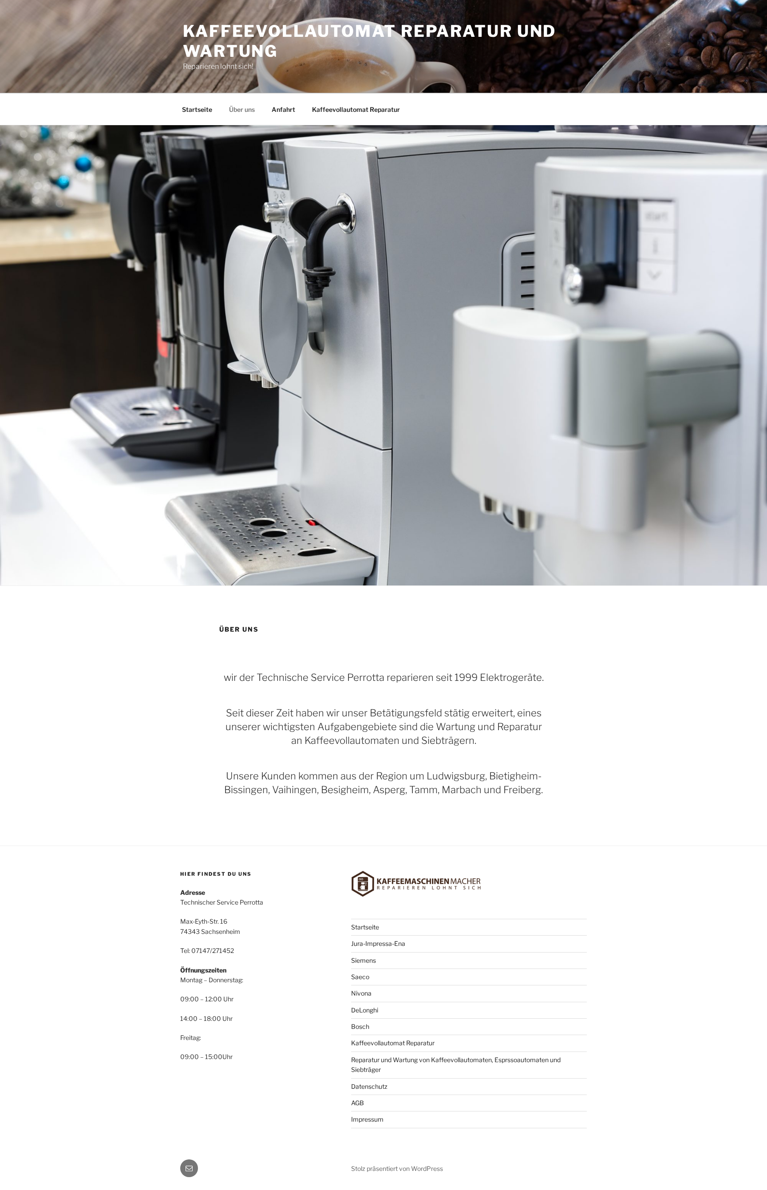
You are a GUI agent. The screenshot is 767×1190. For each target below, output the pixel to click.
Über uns (242, 109)
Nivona (361, 993)
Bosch (360, 1026)
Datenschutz (369, 1086)
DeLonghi (364, 1010)
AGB (357, 1103)
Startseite (197, 109)
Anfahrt (283, 109)
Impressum (367, 1119)
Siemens (363, 960)
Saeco (360, 976)
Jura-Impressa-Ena (378, 943)
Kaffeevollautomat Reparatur (356, 109)
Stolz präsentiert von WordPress (397, 1168)
